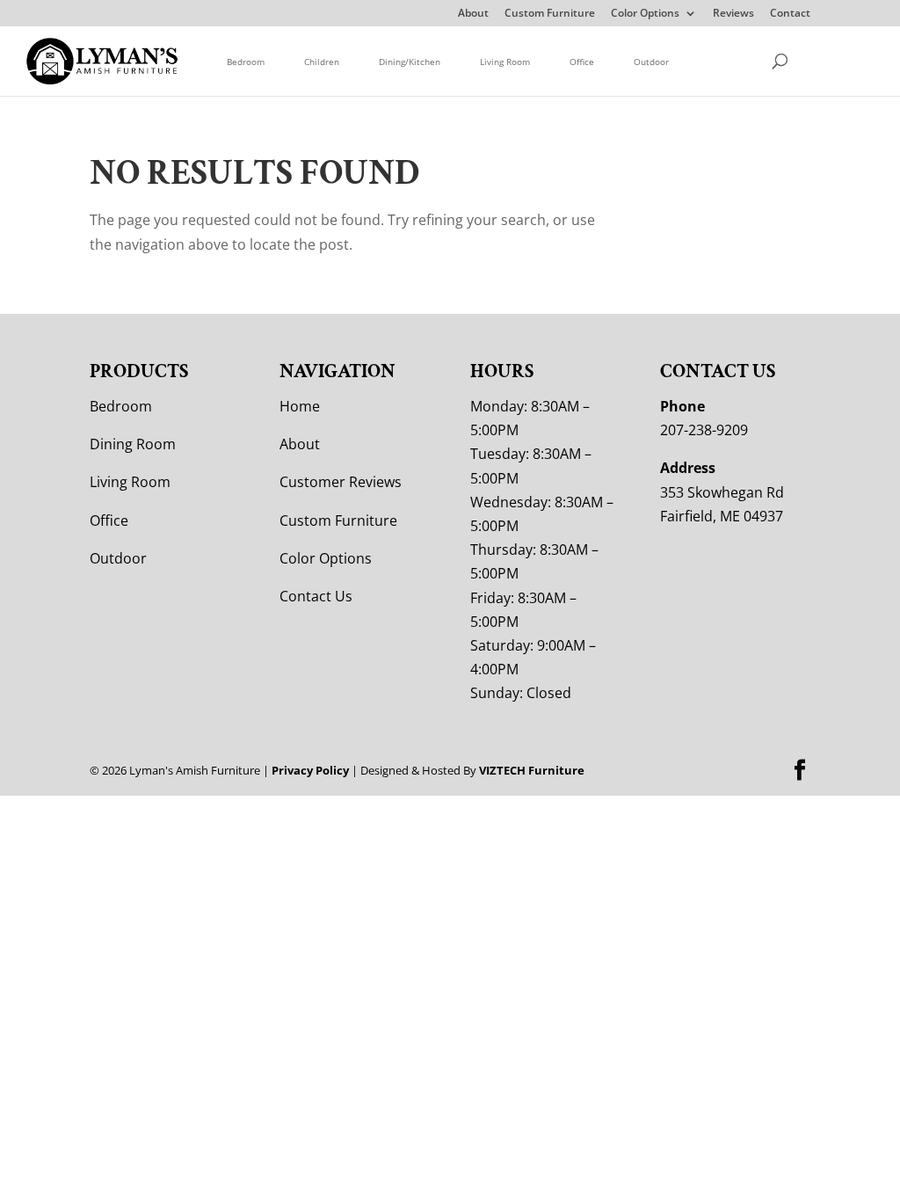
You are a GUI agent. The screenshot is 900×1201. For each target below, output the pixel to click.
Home (299, 406)
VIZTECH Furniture (531, 770)
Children (321, 61)
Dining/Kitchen (409, 61)
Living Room (505, 61)
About (473, 14)
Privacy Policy (310, 770)
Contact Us (315, 596)
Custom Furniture (549, 14)
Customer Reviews (340, 481)
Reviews (733, 14)
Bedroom (246, 61)
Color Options (645, 14)
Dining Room (133, 444)
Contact (790, 14)
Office (582, 61)
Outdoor (651, 61)
